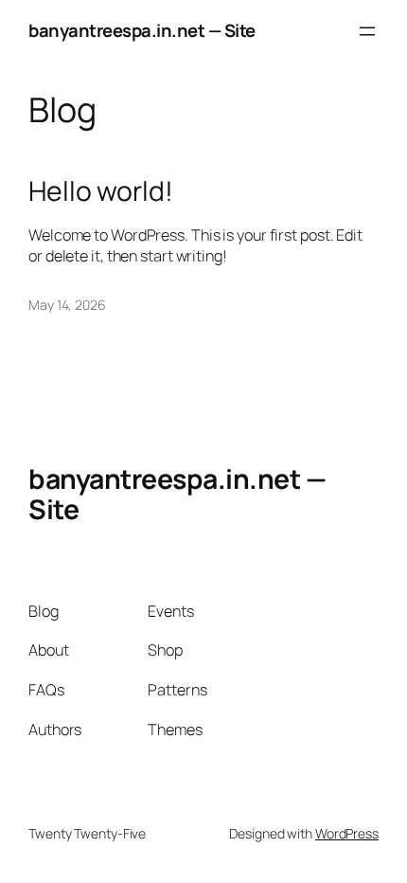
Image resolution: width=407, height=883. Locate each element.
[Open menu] (367, 31)
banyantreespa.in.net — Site (142, 30)
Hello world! (100, 191)
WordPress (347, 833)
